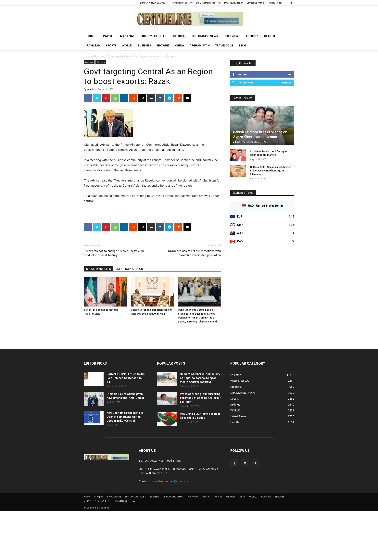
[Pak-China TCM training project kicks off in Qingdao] (167, 419)
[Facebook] (88, 98)
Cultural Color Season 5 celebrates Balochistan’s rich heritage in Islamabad (270, 171)
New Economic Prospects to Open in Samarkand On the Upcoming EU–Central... (125, 416)
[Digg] (187, 98)
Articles (252, 36)
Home (91, 36)
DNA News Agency (233, 2)
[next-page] (92, 329)
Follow (286, 82)
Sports (111, 45)
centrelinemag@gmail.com (172, 481)
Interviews (231, 36)
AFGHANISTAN (200, 45)
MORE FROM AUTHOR (129, 268)
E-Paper (106, 36)
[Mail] (245, 463)
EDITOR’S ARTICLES (153, 36)
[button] (291, 2)
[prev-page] (86, 329)
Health (269, 36)
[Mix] (178, 98)
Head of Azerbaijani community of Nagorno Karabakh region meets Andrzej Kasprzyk (200, 377)
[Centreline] (189, 19)
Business (144, 45)
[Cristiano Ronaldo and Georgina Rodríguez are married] (238, 155)
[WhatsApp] (115, 98)
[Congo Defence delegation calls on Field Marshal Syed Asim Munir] (152, 292)
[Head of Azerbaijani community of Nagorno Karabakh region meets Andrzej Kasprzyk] (167, 379)
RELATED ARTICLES (98, 268)
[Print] (151, 98)
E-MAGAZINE (126, 36)
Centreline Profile (255, 2)
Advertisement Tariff (182, 2)
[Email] (142, 98)
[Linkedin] (124, 98)
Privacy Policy (275, 2)
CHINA (179, 45)
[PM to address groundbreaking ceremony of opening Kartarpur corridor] (167, 398)
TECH (242, 45)
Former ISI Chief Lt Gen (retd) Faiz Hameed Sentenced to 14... (126, 377)
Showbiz (163, 45)
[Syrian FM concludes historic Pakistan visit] (105, 292)
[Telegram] (169, 98)
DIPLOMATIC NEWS (205, 36)
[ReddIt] (133, 98)
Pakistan (93, 45)
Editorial (179, 36)
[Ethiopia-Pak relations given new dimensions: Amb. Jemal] (94, 399)
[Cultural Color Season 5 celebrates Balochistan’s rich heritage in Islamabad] (238, 171)
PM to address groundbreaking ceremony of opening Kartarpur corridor (200, 397)
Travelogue (224, 45)
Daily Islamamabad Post (208, 2)
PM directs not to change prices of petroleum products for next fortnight (114, 253)
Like (289, 74)
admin (90, 89)
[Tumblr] (160, 98)
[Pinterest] (106, 98)
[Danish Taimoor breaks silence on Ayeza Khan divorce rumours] (262, 125)
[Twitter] (97, 98)
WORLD (127, 45)
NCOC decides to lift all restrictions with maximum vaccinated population (194, 253)
